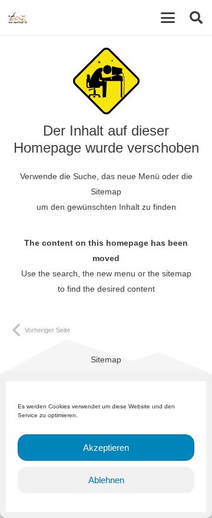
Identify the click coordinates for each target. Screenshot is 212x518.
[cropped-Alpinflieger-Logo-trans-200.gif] (17, 18)
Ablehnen (106, 480)
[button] (167, 18)
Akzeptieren (106, 448)
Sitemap (106, 359)
